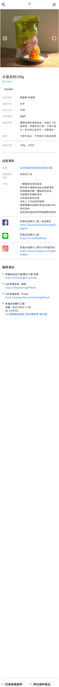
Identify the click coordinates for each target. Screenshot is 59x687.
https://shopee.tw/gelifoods (20, 287)
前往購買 (8, 89)
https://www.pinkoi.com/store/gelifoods (27, 297)
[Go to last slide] (5, 38)
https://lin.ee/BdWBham (33, 238)
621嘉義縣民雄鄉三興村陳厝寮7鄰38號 (26, 314)
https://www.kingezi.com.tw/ (21, 277)
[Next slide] (54, 38)
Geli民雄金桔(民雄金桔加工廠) (36, 167)
